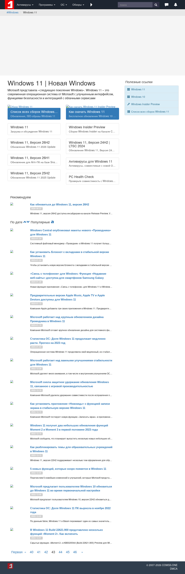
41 (39, 551)
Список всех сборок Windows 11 (149, 111)
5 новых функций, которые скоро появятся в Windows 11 (68, 468)
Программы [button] (46, 4)
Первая (17, 551)
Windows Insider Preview (145, 104)
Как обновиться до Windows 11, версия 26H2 (59, 204)
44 (60, 551)
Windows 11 (137, 89)
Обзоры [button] (77, 4)
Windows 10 (137, 96)
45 (68, 551)
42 (46, 551)
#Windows (12, 12)
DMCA (173, 568)
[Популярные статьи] (52, 222)
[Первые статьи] (28, 222)
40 (31, 551)
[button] (91, 4)
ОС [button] (63, 4)
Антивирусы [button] (24, 4)
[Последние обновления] (25, 222)
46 (75, 551)
